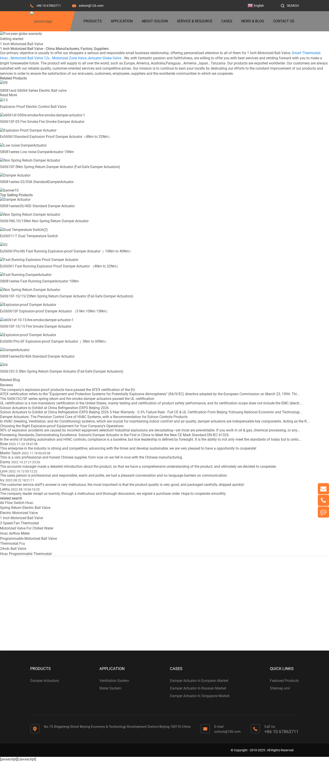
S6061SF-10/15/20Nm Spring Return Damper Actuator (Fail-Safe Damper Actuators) (66, 296)
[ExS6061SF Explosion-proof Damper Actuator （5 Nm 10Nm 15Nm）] (28, 305)
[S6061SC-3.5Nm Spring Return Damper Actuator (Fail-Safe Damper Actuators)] (4, 365)
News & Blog (252, 21)
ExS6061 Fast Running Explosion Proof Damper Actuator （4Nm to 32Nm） (60, 266)
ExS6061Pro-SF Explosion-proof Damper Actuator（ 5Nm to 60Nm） (54, 341)
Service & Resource (194, 21)
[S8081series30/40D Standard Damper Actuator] (15, 199)
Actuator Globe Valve (104, 58)
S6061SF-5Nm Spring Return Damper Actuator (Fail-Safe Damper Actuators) (60, 167)
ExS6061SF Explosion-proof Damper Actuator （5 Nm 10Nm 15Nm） (54, 311)
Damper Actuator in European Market (199, 681)
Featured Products (284, 681)
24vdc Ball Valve (13, 548)
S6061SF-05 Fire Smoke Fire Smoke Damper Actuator (42, 122)
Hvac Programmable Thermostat (26, 554)
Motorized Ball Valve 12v (30, 58)
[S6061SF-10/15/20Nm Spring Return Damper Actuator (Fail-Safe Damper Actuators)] (30, 290)
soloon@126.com (91, 5)
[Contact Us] (323, 512)
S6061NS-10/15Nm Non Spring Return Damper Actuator (44, 221)
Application (122, 21)
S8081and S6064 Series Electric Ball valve (33, 90)
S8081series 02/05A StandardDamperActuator (37, 182)
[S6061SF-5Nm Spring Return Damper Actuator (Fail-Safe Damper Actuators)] (30, 160)
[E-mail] (323, 488)
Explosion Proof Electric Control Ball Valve (33, 107)
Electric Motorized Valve (19, 513)
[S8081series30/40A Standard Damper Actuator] (15, 350)
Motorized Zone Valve (69, 58)
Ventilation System (114, 681)
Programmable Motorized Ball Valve (28, 538)
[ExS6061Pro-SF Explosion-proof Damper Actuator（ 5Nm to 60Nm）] (28, 335)
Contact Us (283, 21)
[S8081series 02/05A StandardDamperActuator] (15, 175)
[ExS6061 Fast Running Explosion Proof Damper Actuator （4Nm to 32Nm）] (39, 260)
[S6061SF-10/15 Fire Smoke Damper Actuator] (37, 320)
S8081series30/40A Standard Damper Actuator (37, 356)
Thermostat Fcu (12, 543)
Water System (110, 688)
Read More (8, 95)
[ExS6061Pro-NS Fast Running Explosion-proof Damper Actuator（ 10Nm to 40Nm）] (4, 244)
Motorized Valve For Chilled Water (26, 528)
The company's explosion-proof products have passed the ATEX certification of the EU (67, 390)
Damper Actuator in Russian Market (198, 688)
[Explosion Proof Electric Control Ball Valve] (4, 100)
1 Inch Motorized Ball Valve (21, 518)
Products (92, 21)
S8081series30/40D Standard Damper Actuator (37, 206)
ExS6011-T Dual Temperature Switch (29, 236)
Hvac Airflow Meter (15, 533)
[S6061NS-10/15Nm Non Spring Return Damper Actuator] (30, 214)
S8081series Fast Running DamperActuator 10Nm (39, 281)
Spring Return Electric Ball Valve (25, 508)
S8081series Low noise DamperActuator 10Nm (37, 152)
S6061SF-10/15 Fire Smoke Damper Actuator (35, 326)
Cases (226, 21)
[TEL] (323, 500)
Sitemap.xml (280, 688)
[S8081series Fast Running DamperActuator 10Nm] (25, 275)
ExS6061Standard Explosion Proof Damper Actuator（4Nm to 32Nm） (56, 136)
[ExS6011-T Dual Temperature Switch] (24, 229)
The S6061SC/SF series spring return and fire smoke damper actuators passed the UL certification (77, 399)
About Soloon (155, 21)
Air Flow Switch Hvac (16, 503)
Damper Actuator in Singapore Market (199, 696)
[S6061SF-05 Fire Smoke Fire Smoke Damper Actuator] (42, 115)
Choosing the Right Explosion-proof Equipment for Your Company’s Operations (62, 426)
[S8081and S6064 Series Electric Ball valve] (4, 82)
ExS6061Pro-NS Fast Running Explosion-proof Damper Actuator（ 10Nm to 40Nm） (66, 251)
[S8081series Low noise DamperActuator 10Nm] (23, 145)
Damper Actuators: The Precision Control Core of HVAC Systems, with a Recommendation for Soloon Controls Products (94, 417)
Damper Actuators (44, 681)
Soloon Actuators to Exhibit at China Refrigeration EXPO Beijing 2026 (54, 408)
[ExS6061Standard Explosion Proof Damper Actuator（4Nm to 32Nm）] (28, 130)
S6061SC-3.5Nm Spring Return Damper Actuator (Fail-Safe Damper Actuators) (61, 371)
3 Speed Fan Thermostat (19, 523)
